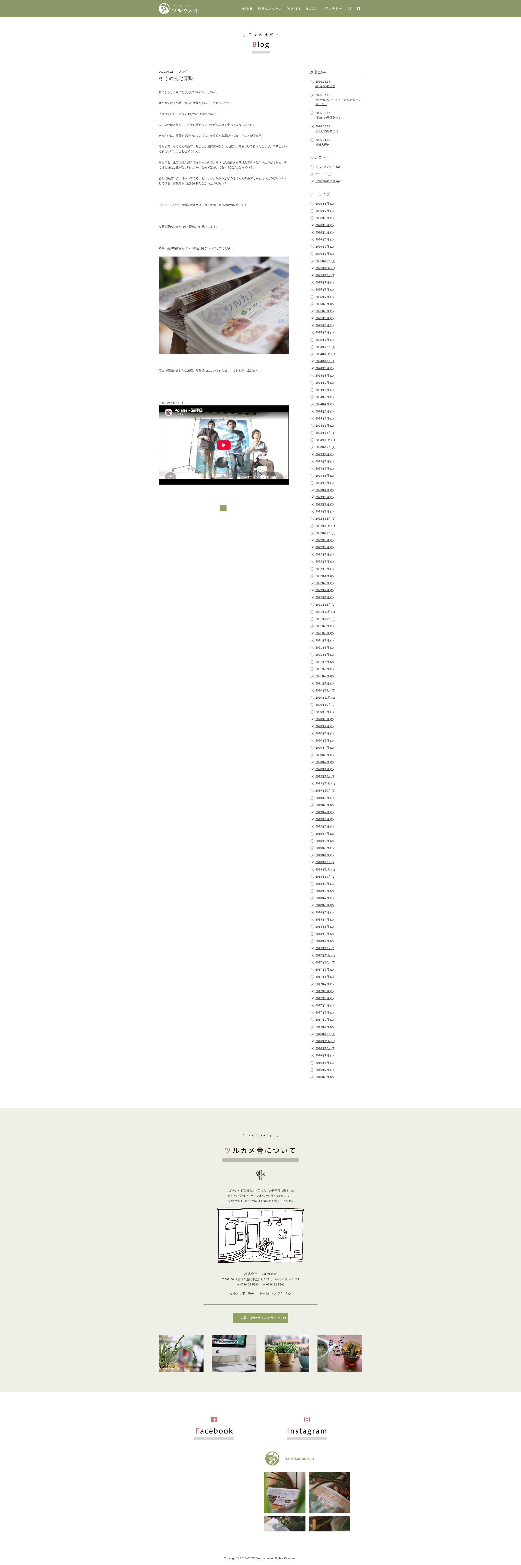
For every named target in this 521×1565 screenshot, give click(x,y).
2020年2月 (324, 762)
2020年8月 (324, 719)
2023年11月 (325, 439)
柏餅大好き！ (324, 144)
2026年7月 (324, 210)
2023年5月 (324, 482)
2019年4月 (324, 833)
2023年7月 (324, 468)
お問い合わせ (332, 8)
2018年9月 (324, 883)
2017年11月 (325, 955)
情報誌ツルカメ (270, 8)
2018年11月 (325, 869)
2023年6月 (324, 475)
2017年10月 (325, 962)
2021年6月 (324, 647)
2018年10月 (325, 876)
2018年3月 (324, 926)
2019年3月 (324, 840)
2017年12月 (325, 948)
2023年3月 (324, 497)
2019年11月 (325, 783)
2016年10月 (325, 1048)
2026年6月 (324, 218)
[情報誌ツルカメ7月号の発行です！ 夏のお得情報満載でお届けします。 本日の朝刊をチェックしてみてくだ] (284, 1492)
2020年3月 (324, 755)
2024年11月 (325, 354)
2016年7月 (324, 1069)
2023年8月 (324, 461)
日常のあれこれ (327, 181)
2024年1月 (324, 425)
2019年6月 (324, 819)
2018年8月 (324, 890)
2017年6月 (324, 991)
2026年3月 (324, 239)
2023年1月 (324, 511)
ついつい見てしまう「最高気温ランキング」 (338, 102)
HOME (247, 8)
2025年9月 (324, 282)
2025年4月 (324, 318)
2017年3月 (324, 1012)
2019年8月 (324, 805)
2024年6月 (324, 389)
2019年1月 (324, 855)
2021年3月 (324, 669)
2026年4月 (324, 232)
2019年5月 (324, 826)
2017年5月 (324, 998)
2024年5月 (324, 397)
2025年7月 (324, 296)
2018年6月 (324, 905)
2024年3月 (324, 411)
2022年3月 (324, 583)
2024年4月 (324, 404)
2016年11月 (325, 1041)
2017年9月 (324, 969)
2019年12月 (325, 776)
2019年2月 (324, 848)
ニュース (323, 174)
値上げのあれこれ (326, 131)
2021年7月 (324, 640)
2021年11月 (325, 611)
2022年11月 (325, 525)
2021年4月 (324, 661)
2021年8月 (324, 633)
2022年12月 (325, 518)
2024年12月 (325, 346)
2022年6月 (324, 561)
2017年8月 (324, 976)
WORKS (294, 8)
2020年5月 (324, 740)
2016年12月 (325, 1034)
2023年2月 (324, 504)
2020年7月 (324, 726)
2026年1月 (324, 253)
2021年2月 (324, 676)
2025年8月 (324, 289)
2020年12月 (325, 690)
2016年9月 (324, 1055)
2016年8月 (324, 1062)
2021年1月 (324, 683)
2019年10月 (325, 790)
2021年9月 (324, 626)
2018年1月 (324, 940)
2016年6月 (324, 1077)
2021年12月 (325, 604)
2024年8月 (324, 375)
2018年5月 (324, 912)
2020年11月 (325, 697)
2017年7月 (324, 984)
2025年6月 (324, 304)
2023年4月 (324, 490)
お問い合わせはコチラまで (260, 1317)
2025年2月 (324, 332)
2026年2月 (324, 246)
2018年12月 (325, 862)
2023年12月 (325, 432)
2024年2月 (324, 418)
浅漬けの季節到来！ (328, 117)
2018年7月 (324, 898)
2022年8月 (324, 547)
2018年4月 (324, 919)
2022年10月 (325, 533)
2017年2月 (324, 1019)
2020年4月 (324, 747)
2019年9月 (324, 797)
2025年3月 (324, 325)
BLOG (311, 8)
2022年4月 (324, 576)
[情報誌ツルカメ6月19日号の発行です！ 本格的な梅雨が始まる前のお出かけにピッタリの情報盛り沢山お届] (329, 1492)
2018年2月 (324, 933)
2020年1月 (324, 769)
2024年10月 (325, 361)
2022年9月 (324, 540)
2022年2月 (324, 590)
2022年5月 (324, 568)
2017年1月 (324, 1027)
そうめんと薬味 (176, 78)
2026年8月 (324, 203)
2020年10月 (325, 704)
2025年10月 (325, 275)
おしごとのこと (327, 166)
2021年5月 (324, 654)
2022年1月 (324, 597)
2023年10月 (325, 447)
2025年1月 (324, 339)
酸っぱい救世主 (325, 86)
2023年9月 (324, 454)
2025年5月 (324, 311)
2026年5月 (324, 225)
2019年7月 (324, 812)
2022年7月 (324, 554)
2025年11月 (325, 268)
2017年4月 (324, 1005)
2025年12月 (325, 261)
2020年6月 (324, 733)
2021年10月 (325, 618)
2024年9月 (324, 368)
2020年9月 (324, 711)
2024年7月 (324, 382)
